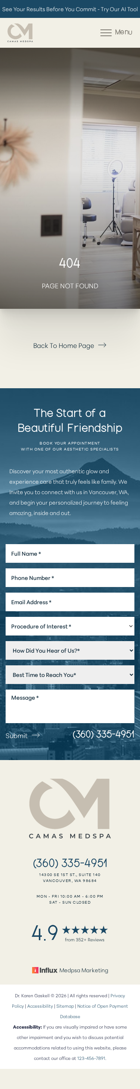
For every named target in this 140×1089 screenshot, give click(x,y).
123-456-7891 (91, 1058)
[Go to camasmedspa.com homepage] (38, 32)
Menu (124, 32)
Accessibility (40, 1005)
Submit (17, 735)
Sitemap (65, 1005)
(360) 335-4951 (103, 735)
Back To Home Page (63, 345)
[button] (106, 32)
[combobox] (70, 626)
